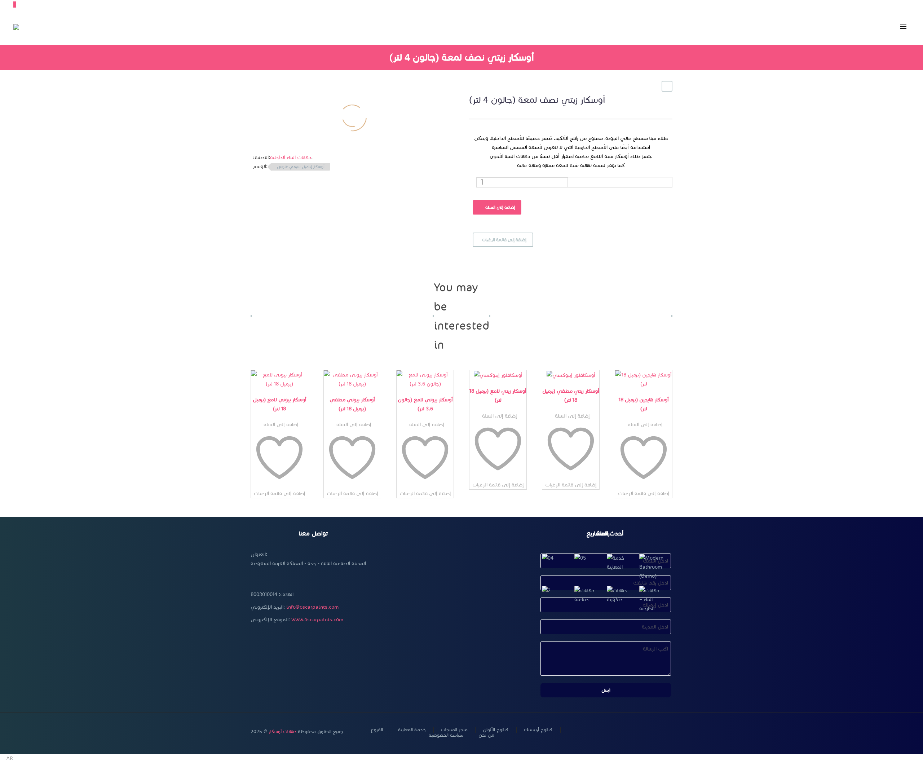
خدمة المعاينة (412, 730)
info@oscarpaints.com (312, 607)
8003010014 (264, 594)
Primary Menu (903, 27)
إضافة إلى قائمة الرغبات (504, 239)
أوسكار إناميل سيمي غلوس (300, 166)
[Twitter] (633, 732)
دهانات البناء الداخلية (290, 157)
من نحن (486, 735)
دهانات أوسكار (282, 732)
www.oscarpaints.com (317, 620)
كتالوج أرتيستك (538, 730)
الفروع (377, 730)
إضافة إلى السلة (500, 207)
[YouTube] (651, 732)
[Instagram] (642, 732)
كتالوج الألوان (496, 730)
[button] (461, 758)
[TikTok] (670, 732)
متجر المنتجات (454, 730)
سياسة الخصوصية (446, 735)
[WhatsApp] (661, 732)
